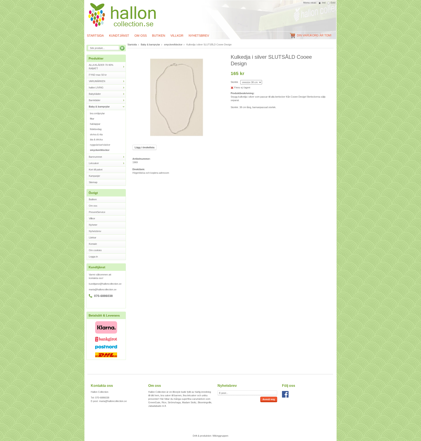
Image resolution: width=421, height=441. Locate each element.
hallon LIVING (96, 87)
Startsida (95, 35)
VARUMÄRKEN (97, 81)
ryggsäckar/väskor (100, 144)
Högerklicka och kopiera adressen (150, 172)
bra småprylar (97, 113)
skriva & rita (96, 134)
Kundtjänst (119, 35)
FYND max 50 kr (98, 74)
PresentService (97, 212)
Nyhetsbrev (199, 35)
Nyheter (93, 224)
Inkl (324, 2)
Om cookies (95, 250)
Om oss (140, 35)
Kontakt (93, 244)
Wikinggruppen (220, 435)
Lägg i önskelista (144, 147)
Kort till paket (95, 169)
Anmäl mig (268, 399)
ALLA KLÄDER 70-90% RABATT (101, 67)
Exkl (333, 2)
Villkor (176, 35)
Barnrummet (95, 156)
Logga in (93, 256)
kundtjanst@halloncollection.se (105, 283)
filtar (92, 118)
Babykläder (95, 94)
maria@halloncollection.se (102, 289)
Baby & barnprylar (99, 106)
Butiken (158, 35)
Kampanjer (94, 176)
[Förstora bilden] (176, 97)
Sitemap (93, 182)
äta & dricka (96, 139)
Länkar (92, 237)
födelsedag (96, 129)
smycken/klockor (99, 150)
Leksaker (94, 163)
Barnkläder (94, 100)
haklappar (95, 124)
